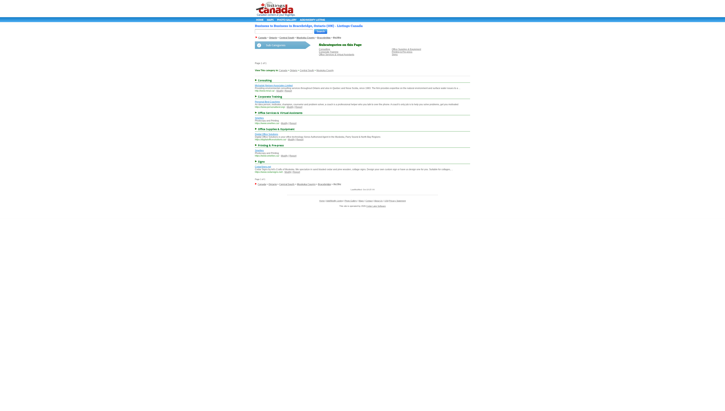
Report (288, 91)
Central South (307, 70)
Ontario (293, 70)
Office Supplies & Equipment (406, 49)
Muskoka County (325, 70)
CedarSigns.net (263, 166)
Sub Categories (275, 45)
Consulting (324, 49)
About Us (378, 201)
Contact (369, 201)
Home (259, 20)
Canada (283, 70)
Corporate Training (328, 52)
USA (386, 201)
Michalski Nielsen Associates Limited (274, 85)
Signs (395, 54)
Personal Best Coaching (267, 101)
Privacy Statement (397, 201)
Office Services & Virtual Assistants (336, 54)
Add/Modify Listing (312, 20)
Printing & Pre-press (402, 52)
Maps (270, 20)
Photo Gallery (286, 20)
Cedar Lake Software (376, 206)
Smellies (259, 118)
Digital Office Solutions (266, 134)
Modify (279, 91)
